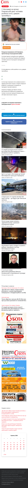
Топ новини (21, 288)
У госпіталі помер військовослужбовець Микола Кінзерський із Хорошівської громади (13, 271)
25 (7, 449)
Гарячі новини (5, 305)
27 (14, 449)
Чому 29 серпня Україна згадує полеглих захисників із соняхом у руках (12, 429)
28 (17, 449)
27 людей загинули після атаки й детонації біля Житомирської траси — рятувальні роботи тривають (13, 151)
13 (14, 444)
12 (10, 444)
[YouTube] (21, 2)
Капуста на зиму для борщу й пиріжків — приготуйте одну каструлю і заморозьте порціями (12, 425)
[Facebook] (24, 2)
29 (20, 449)
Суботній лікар (5, 297)
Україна (18, 305)
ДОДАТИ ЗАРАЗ (6, 47)
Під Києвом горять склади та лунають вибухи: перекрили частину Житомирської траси (13, 247)
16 (23, 444)
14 (17, 444)
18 (7, 446)
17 (4, 446)
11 (7, 444)
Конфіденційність (6, 484)
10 (4, 444)
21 (17, 446)
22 (20, 446)
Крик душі (4, 288)
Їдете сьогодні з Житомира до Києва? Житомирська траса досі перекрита (13, 174)
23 (23, 446)
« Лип (4, 454)
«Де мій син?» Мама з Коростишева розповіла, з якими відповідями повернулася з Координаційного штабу (14, 291)
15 (20, 444)
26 (10, 449)
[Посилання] (5, 2)
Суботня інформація (12, 288)
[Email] (19, 2)
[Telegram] (26, 2)
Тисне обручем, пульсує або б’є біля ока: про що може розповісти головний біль (14, 299)
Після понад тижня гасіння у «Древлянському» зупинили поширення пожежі (10, 222)
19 (10, 446)
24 (4, 449)
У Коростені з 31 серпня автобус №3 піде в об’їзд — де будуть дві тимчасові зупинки (14, 198)
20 (14, 446)
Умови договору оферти (8, 482)
